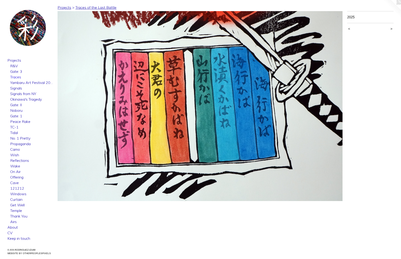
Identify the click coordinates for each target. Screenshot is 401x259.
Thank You (18, 216)
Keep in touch (18, 238)
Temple (16, 210)
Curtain (16, 199)
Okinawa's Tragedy (26, 99)
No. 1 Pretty (20, 138)
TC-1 (14, 127)
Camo (15, 149)
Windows (18, 194)
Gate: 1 (16, 116)
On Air (15, 171)
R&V (14, 66)
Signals (16, 88)
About (12, 227)
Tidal (14, 132)
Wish (14, 155)
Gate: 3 (16, 71)
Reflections (19, 160)
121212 (17, 188)
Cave (14, 182)
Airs (13, 221)
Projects (14, 60)
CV (10, 232)
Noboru (16, 110)
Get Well (17, 205)
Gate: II (16, 104)
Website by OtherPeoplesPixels (29, 253)
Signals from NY (23, 93)
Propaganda (20, 143)
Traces (15, 77)
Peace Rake (20, 121)
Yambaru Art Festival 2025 (32, 82)
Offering (16, 177)
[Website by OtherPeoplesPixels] (391, 9)
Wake (15, 166)
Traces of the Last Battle (95, 7)
